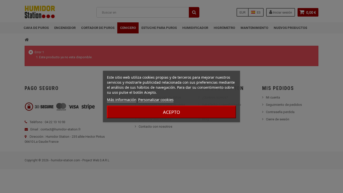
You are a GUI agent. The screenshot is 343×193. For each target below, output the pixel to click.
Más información (121, 99)
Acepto (171, 112)
